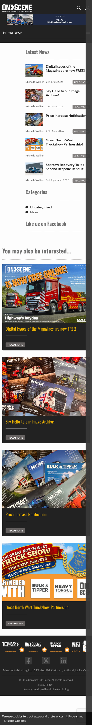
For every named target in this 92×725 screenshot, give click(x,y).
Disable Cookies (15, 720)
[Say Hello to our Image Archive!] (34, 100)
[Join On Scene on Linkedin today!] (63, 660)
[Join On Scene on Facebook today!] (28, 660)
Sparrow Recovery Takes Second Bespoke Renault (65, 166)
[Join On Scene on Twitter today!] (46, 660)
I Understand (74, 716)
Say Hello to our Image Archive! (63, 93)
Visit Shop (15, 32)
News (34, 212)
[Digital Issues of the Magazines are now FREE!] (34, 75)
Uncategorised (41, 207)
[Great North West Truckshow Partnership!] (34, 149)
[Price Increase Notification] (34, 124)
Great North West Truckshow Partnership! (64, 142)
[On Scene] (23, 8)
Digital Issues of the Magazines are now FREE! (65, 68)
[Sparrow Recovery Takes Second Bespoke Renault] (34, 173)
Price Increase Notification (66, 115)
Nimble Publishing (58, 689)
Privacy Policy (44, 684)
